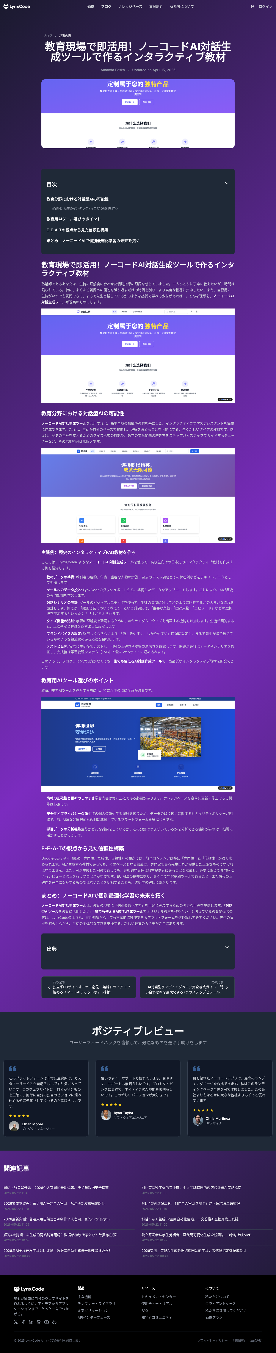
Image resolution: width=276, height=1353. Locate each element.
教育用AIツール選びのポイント (74, 219)
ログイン (266, 6)
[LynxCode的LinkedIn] (31, 1322)
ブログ (106, 6)
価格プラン (214, 1317)
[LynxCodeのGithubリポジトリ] (39, 1322)
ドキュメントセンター (158, 1297)
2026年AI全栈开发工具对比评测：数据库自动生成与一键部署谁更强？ (57, 1250)
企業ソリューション (93, 1310)
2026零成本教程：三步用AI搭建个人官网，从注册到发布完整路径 (54, 1203)
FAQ (144, 1310)
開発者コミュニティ (156, 1317)
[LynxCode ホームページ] (16, 6)
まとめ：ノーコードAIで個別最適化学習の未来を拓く (93, 240)
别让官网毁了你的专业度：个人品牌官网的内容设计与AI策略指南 (191, 1187)
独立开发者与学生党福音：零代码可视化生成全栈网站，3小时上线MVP (196, 1235)
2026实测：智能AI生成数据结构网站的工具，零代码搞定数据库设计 (193, 1250)
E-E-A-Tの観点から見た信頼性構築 (77, 230)
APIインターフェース (94, 1317)
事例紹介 (156, 6)
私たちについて (182, 6)
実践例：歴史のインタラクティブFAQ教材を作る (85, 208)
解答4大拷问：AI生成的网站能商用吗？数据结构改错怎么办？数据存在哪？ (61, 1235)
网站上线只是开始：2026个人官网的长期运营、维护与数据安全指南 (56, 1187)
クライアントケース (220, 1303)
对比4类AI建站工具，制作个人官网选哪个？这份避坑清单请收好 (190, 1203)
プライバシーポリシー (213, 1340)
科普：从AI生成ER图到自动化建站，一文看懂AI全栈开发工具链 (189, 1219)
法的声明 (256, 1340)
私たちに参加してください (226, 1310)
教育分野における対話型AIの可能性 (78, 199)
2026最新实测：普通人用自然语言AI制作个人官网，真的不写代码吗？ (57, 1219)
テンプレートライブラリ (97, 1303)
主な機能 (84, 1297)
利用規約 (239, 1340)
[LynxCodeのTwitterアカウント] (16, 1322)
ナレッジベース (130, 6)
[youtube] (46, 1322)
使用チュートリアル (156, 1303)
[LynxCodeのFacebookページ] (23, 1322)
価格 (90, 6)
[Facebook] (54, 1322)
